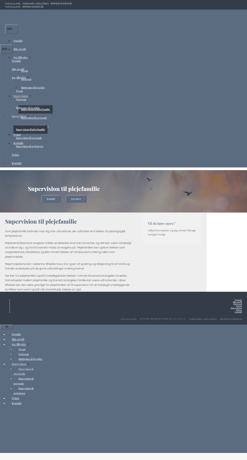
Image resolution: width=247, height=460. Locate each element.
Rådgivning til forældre (33, 87)
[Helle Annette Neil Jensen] (30, 42)
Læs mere (76, 198)
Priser (15, 155)
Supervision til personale (29, 138)
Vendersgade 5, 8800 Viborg (36, 3)
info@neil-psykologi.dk (61, 3)
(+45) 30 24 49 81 (13, 3)
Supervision (19, 116)
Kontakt (17, 163)
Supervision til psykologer (30, 146)
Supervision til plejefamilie (30, 129)
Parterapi (21, 99)
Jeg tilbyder (19, 77)
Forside (16, 61)
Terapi (19, 91)
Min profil (19, 49)
